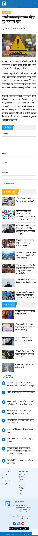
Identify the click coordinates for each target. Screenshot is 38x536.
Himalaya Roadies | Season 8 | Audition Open (21, 487)
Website (5, 173)
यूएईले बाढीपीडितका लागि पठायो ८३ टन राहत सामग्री (20, 431)
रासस (7, 28)
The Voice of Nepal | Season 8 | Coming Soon (22, 478)
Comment (6, 134)
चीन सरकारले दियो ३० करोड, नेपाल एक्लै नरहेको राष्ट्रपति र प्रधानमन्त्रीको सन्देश (20, 403)
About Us (4, 475)
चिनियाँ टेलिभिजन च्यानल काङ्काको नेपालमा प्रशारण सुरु (21, 462)
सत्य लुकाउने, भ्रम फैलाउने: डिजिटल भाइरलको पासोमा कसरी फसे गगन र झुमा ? (21, 384)
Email (4, 163)
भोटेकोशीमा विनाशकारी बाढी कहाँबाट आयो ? (21, 393)
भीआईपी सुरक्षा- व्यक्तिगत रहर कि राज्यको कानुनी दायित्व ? (20, 421)
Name (4, 153)
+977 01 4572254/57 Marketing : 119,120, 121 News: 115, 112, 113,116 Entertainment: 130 (23, 509)
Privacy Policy (6, 484)
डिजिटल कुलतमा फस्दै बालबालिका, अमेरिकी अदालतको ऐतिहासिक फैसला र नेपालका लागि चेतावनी (20, 451)
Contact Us (5, 478)
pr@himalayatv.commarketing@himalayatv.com (24, 517)
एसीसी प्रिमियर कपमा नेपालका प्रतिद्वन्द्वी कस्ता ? (20, 440)
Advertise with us (7, 481)
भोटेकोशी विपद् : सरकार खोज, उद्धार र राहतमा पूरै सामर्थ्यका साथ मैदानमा (19, 412)
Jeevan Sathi (21, 494)
